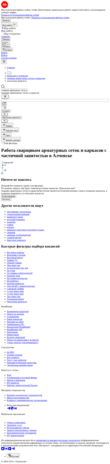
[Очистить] (5, 96)
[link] (6, 46)
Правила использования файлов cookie (50, 17)
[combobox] (14, 90)
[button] (4, 53)
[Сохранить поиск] (4, 104)
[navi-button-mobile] (4, 61)
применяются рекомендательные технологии (58, 440)
